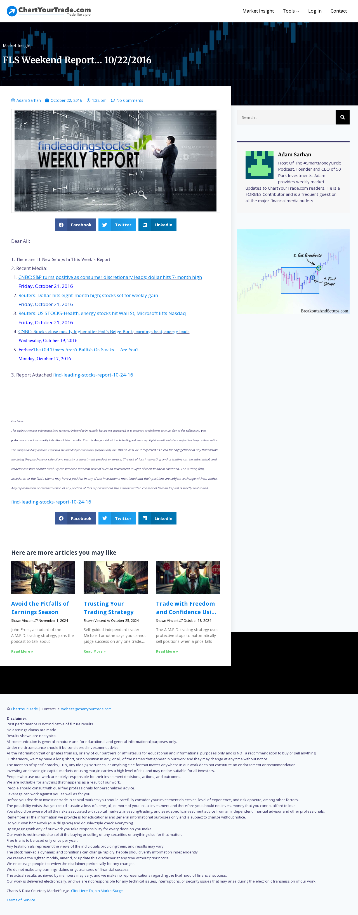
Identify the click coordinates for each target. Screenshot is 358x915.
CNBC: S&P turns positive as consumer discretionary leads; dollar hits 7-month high (110, 277)
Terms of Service (21, 899)
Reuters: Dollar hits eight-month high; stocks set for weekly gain (88, 295)
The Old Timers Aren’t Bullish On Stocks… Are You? (85, 349)
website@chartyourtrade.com (86, 708)
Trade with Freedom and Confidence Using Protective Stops (187, 612)
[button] (75, 224)
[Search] (343, 117)
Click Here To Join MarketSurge (97, 890)
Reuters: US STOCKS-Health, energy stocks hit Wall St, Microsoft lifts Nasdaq (102, 313)
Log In (315, 11)
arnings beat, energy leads (164, 331)
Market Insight (258, 11)
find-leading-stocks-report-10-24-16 (93, 374)
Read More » (22, 651)
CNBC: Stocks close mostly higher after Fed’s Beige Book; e (78, 331)
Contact (339, 11)
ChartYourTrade (24, 708)
